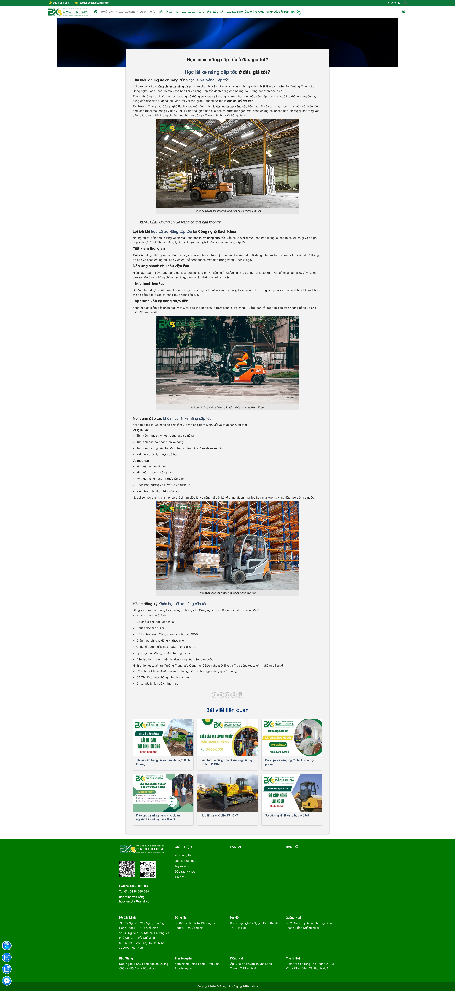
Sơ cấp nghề (147, 11)
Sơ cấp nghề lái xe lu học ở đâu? (287, 815)
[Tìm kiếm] (405, 2)
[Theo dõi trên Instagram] (392, 3)
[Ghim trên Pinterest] (234, 695)
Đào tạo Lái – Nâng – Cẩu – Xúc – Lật (203, 11)
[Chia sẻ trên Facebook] (215, 695)
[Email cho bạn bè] (228, 695)
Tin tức (295, 11)
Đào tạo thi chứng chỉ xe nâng (245, 11)
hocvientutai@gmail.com (135, 901)
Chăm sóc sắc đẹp (277, 11)
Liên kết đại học (185, 860)
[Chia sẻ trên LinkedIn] (240, 695)
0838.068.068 (61, 2)
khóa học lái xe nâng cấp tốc (187, 418)
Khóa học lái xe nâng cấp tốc (183, 604)
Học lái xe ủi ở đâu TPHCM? (220, 815)
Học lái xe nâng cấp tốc (211, 72)
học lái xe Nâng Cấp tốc (208, 80)
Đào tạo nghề (127, 11)
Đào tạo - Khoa (185, 871)
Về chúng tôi (183, 855)
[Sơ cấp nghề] (68, 12)
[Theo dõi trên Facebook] (389, 3)
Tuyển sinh (107, 11)
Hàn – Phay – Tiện (169, 11)
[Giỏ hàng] (403, 12)
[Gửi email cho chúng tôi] (399, 3)
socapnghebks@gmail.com (94, 2)
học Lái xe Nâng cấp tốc (171, 231)
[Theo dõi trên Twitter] (395, 3)
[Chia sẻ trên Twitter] (221, 695)
